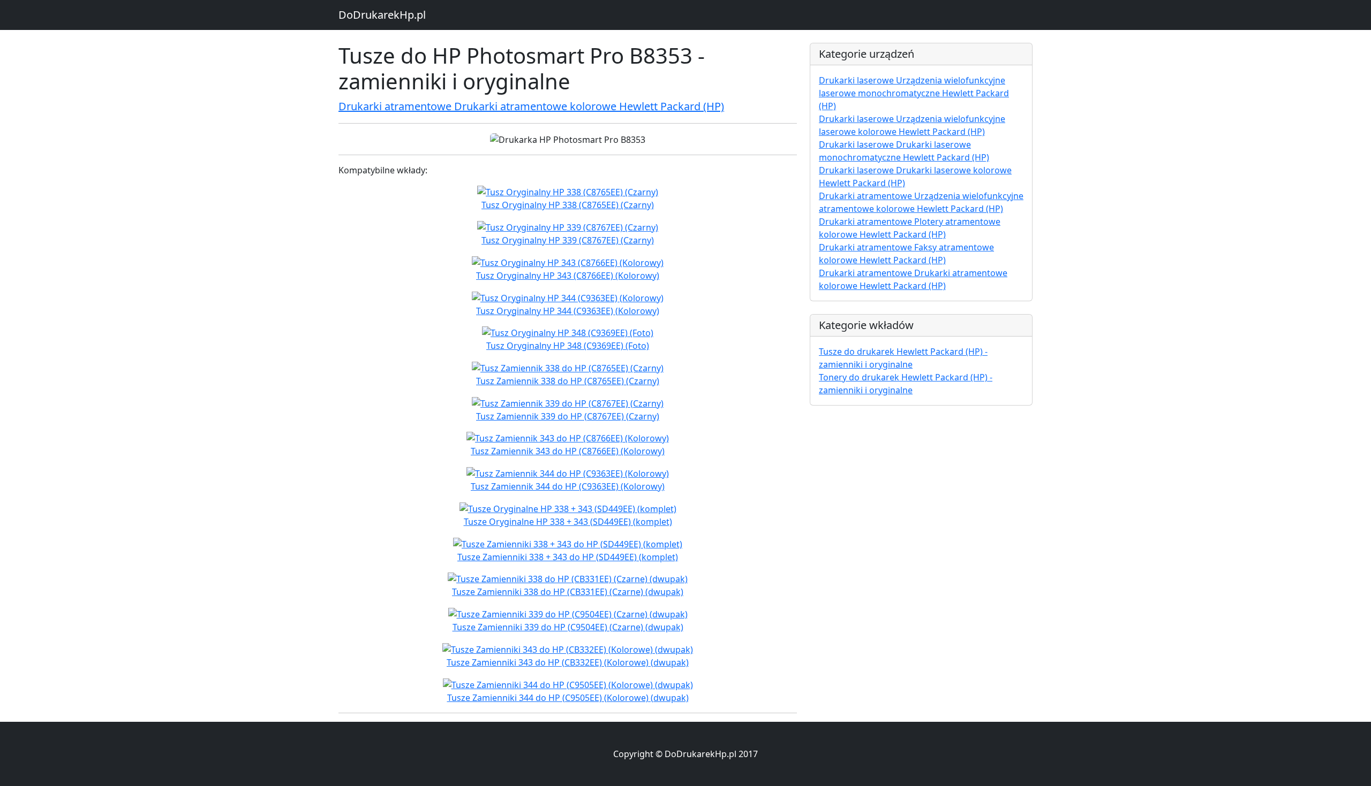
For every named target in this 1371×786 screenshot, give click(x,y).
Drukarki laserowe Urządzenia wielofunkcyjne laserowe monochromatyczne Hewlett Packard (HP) (914, 93)
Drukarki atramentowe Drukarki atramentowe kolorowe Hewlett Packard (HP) (531, 106)
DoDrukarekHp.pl (382, 14)
